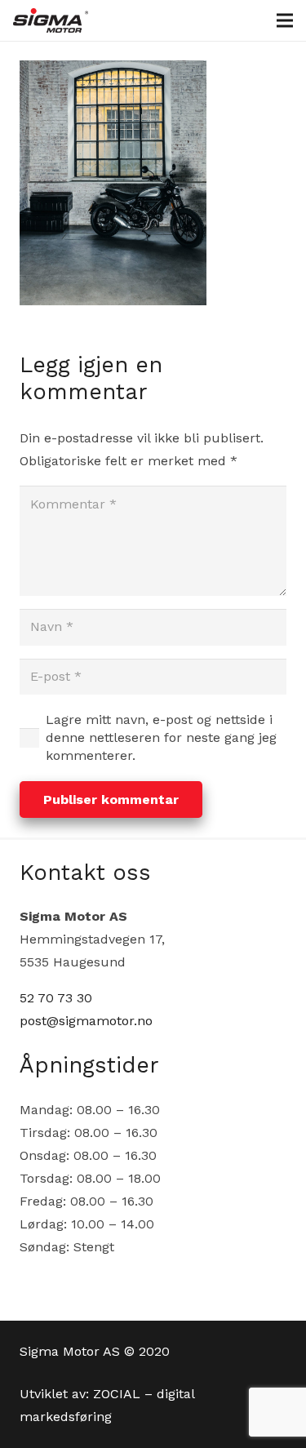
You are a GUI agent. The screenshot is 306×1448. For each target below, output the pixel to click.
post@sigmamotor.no (86, 1020)
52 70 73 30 (56, 998)
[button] (285, 20)
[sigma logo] (50, 20)
